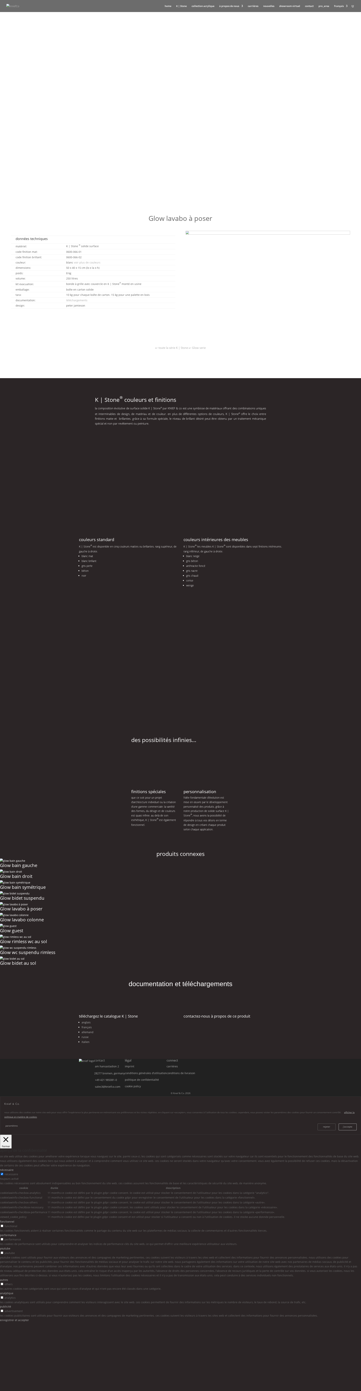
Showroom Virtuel (289, 6)
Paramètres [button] (11, 1125)
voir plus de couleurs (87, 262)
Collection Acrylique (203, 6)
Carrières (253, 6)
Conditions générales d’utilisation (146, 1073)
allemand (87, 1032)
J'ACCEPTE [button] (347, 1126)
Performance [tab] (8, 1235)
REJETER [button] (326, 1126)
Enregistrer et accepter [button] (14, 1320)
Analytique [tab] (6, 1293)
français (87, 1027)
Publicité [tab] (5, 1306)
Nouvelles (268, 6)
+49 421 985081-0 (106, 1080)
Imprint (129, 1066)
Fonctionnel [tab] (7, 1221)
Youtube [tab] (5, 1248)
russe (85, 1037)
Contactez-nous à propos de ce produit (217, 1016)
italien (85, 1042)
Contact (309, 6)
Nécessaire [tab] (7, 1170)
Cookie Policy (133, 1086)
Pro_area (324, 6)
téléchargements (76, 300)
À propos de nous (229, 6)
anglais (86, 1022)
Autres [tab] (4, 1280)
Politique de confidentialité (142, 1079)
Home (168, 6)
